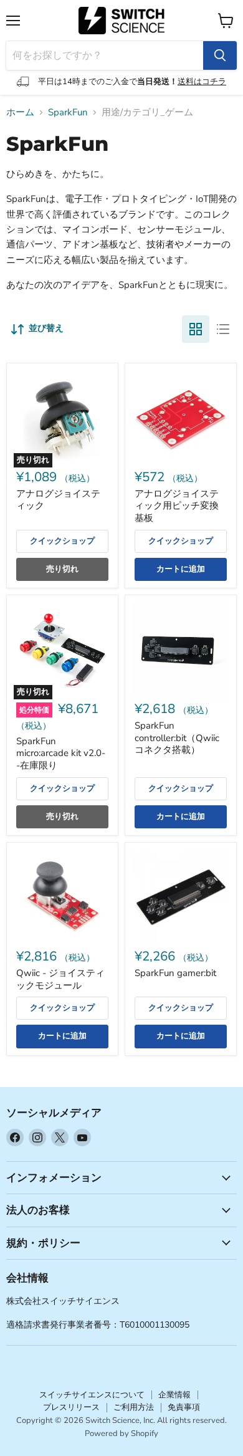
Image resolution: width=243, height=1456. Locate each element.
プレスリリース (71, 1407)
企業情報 (174, 1395)
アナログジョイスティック (58, 499)
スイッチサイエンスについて (92, 1395)
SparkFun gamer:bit (175, 973)
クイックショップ (62, 541)
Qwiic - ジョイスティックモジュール (60, 979)
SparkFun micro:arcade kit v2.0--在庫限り (60, 753)
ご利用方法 (133, 1407)
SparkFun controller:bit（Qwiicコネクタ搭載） (177, 737)
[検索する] (220, 55)
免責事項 (184, 1407)
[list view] (223, 329)
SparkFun (68, 112)
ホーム (20, 112)
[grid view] (195, 329)
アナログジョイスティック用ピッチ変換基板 (177, 505)
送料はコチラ (202, 81)
